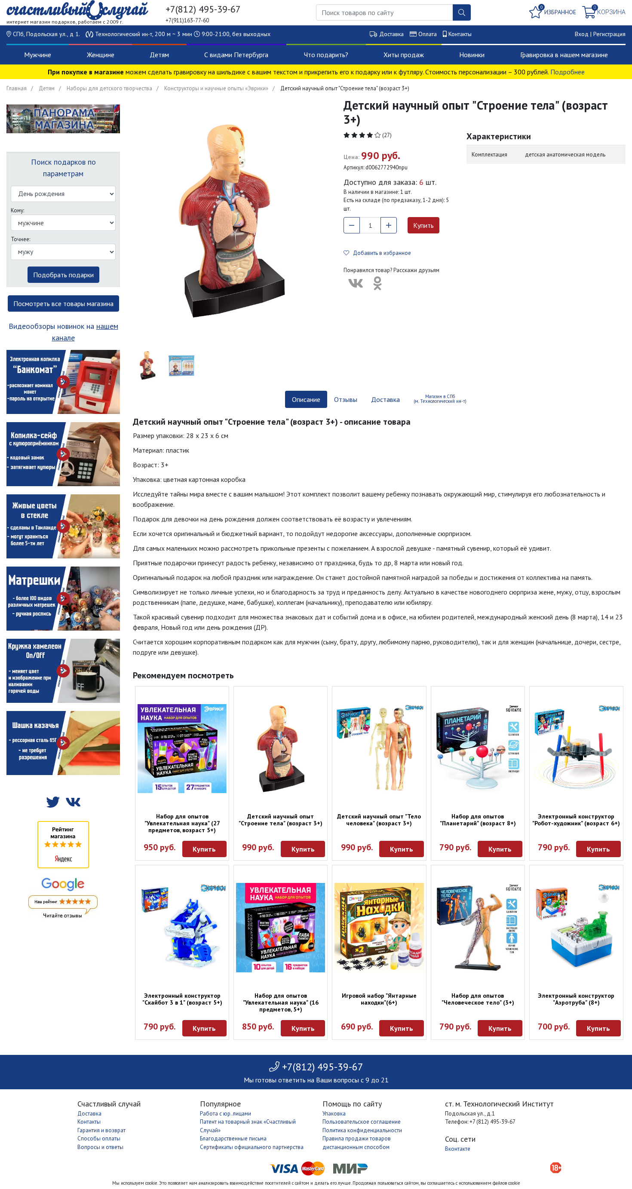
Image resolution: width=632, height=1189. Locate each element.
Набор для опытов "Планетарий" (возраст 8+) (478, 819)
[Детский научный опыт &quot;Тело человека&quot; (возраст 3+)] (378, 748)
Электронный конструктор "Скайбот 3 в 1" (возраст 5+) (182, 999)
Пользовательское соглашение (361, 1121)
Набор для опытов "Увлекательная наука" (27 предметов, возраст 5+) (182, 823)
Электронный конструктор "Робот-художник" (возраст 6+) (576, 819)
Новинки (472, 54)
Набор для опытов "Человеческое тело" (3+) (478, 999)
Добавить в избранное (380, 253)
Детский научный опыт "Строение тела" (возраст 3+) (280, 819)
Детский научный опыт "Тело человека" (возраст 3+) (379, 819)
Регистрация (609, 34)
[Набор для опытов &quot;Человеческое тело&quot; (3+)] (477, 927)
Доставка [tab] (385, 399)
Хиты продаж (403, 54)
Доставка (391, 34)
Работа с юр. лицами (225, 1113)
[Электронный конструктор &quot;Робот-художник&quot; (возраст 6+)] (576, 748)
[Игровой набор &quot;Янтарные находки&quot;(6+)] (378, 927)
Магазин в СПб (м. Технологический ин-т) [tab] (440, 398)
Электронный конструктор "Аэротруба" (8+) (576, 999)
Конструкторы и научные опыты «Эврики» (216, 88)
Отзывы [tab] (345, 399)
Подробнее (567, 71)
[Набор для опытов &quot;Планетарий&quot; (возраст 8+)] (477, 748)
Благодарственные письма (233, 1138)
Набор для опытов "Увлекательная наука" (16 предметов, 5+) (281, 1002)
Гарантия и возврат (101, 1130)
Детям (159, 54)
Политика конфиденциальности (362, 1130)
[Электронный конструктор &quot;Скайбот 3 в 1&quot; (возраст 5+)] (182, 927)
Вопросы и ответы (100, 1147)
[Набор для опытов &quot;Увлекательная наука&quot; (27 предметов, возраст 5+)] (182, 748)
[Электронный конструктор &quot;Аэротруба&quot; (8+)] (576, 927)
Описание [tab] (306, 399)
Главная (16, 88)
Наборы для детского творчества (109, 88)
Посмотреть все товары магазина (63, 303)
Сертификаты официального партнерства (252, 1147)
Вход (582, 34)
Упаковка (334, 1113)
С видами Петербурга (236, 54)
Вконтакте (457, 1148)
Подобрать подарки (63, 274)
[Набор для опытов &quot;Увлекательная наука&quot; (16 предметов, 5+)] (280, 927)
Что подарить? (326, 54)
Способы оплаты (98, 1138)
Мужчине (37, 54)
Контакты (460, 34)
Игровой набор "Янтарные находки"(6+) (379, 999)
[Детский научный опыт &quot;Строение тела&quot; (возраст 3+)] (280, 748)
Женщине (100, 54)
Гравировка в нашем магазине (564, 54)
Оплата (427, 34)
